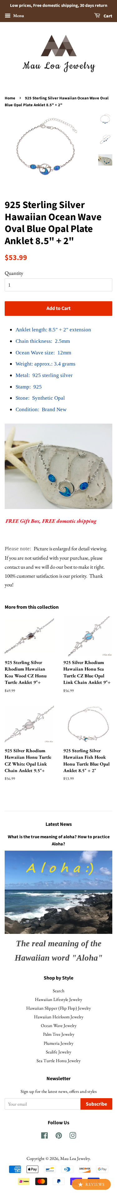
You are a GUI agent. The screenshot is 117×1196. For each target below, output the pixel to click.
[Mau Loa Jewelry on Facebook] (44, 1136)
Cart (107, 16)
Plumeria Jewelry (58, 1043)
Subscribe (96, 1104)
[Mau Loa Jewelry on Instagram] (72, 1136)
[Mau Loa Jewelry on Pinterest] (58, 1136)
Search (58, 991)
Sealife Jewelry (58, 1052)
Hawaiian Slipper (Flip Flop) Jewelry (58, 1008)
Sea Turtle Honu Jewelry (58, 1060)
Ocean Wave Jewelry (58, 1025)
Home (10, 98)
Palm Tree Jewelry (58, 1034)
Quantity (14, 273)
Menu (18, 15)
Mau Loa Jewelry (75, 1158)
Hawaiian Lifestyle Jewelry (58, 999)
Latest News (59, 824)
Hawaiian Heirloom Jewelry (58, 1017)
